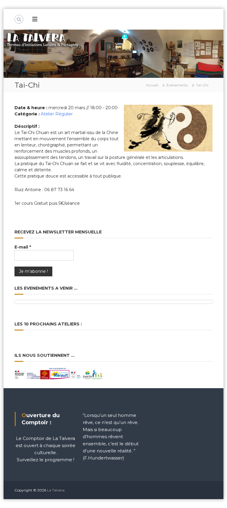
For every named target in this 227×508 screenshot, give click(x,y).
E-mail (22, 247)
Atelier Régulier (57, 114)
